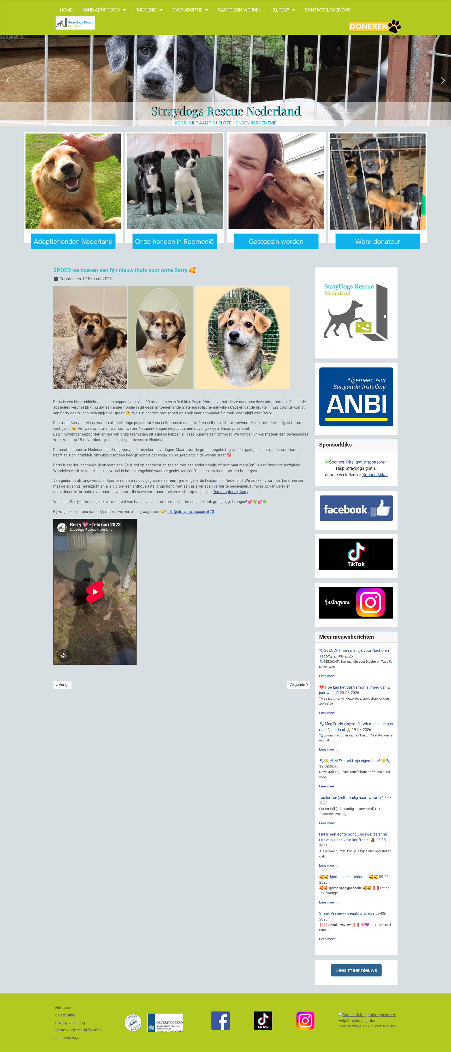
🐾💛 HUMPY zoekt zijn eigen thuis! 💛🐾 (354, 761)
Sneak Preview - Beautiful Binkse (347, 913)
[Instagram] (305, 1020)
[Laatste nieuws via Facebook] (220, 1020)
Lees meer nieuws (356, 970)
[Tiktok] (263, 1020)
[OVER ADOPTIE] (205, 10)
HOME (66, 10)
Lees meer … (328, 676)
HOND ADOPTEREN (101, 10)
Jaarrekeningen (68, 1038)
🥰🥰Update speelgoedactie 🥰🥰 (348, 877)
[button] (8, 80)
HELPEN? (280, 10)
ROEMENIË (146, 10)
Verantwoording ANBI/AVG (78, 1030)
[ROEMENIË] (160, 10)
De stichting (65, 1015)
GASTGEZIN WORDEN (240, 10)
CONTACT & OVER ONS (328, 10)
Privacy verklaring (70, 1023)
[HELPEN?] (292, 10)
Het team (63, 1007)
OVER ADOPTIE (187, 10)
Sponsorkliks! (375, 474)
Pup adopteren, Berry (230, 492)
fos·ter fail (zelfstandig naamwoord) (350, 798)
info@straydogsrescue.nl (188, 512)
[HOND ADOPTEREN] (123, 10)
